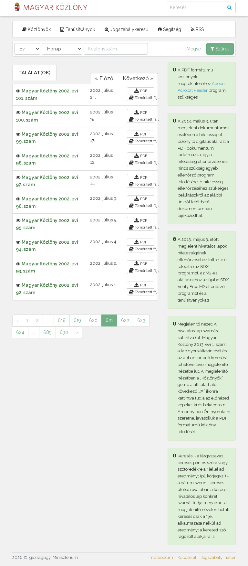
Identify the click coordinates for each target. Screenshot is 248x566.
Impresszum (161, 557)
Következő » (138, 78)
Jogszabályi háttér (218, 557)
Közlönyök (38, 29)
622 (125, 320)
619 (77, 320)
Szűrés (222, 48)
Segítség (171, 29)
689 (47, 332)
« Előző (104, 78)
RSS (199, 29)
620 (93, 320)
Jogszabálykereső (128, 29)
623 (141, 320)
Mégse (194, 48)
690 (64, 332)
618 (62, 320)
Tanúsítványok (79, 29)
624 (20, 332)
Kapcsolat (187, 557)
